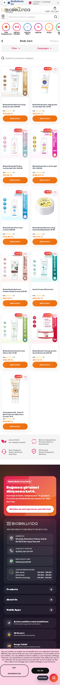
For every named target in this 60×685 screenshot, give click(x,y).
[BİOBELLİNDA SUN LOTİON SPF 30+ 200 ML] (45, 144)
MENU (3, 18)
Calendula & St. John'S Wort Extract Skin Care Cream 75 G (13, 414)
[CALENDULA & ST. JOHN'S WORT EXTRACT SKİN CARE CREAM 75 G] (15, 390)
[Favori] (25, 69)
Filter (14, 48)
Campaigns (43, 48)
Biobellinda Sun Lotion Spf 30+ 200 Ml (44, 167)
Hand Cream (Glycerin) (42, 289)
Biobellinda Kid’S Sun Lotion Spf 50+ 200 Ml (13, 167)
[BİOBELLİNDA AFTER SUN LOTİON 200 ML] (15, 205)
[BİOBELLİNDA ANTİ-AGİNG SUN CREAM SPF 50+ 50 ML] (45, 82)
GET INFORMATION (14, 671)
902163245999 (23, 562)
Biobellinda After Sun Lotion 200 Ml (13, 229)
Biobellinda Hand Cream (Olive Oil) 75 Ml (14, 352)
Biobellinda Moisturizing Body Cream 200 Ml (14, 106)
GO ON (40, 671)
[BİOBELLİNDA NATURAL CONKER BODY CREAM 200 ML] (15, 267)
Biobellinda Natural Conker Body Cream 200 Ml (15, 290)
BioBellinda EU (17, 3)
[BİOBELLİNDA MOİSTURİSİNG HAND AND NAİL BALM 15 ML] (45, 205)
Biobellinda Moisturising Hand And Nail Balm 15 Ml (43, 229)
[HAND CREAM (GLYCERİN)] (45, 267)
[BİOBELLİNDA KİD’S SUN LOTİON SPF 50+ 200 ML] (15, 144)
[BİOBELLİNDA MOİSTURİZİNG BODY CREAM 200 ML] (15, 82)
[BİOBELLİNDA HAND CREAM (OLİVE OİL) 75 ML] (15, 328)
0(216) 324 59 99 (24, 551)
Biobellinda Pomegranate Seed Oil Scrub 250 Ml (44, 352)
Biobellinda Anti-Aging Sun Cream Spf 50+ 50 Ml (44, 106)
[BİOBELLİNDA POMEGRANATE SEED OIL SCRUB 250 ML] (45, 328)
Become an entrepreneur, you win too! (30, 509)
